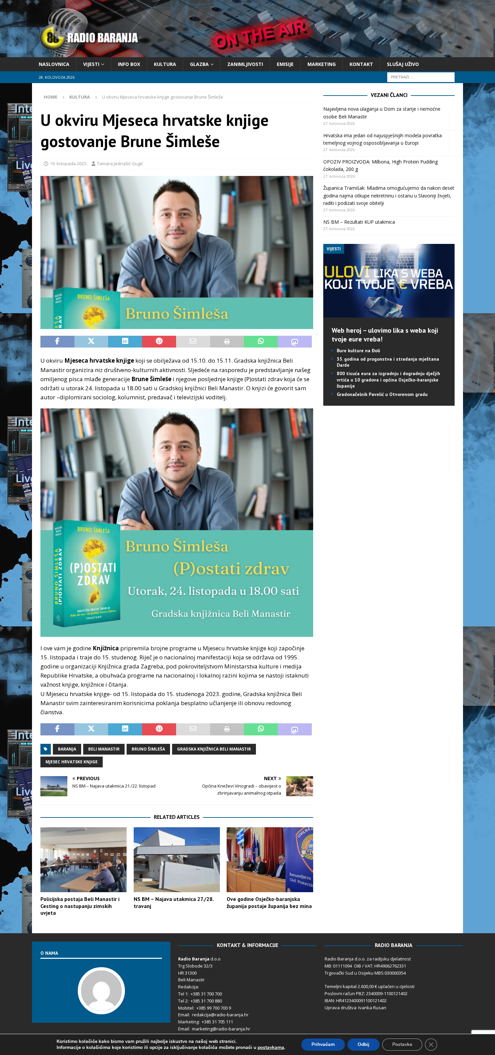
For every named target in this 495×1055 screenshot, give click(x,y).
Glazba (199, 64)
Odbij (363, 1044)
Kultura (165, 64)
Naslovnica (54, 64)
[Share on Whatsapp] (261, 342)
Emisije (285, 64)
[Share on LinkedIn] (125, 342)
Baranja (67, 749)
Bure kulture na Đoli (358, 351)
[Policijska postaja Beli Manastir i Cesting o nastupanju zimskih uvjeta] (83, 859)
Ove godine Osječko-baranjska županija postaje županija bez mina (269, 902)
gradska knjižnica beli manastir (214, 749)
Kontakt (361, 64)
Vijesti (91, 64)
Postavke (402, 1044)
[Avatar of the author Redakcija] (101, 1008)
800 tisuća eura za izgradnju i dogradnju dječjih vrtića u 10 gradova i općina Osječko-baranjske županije (388, 379)
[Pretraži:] (421, 77)
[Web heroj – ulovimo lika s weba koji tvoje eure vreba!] (388, 313)
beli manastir (104, 749)
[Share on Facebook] (57, 342)
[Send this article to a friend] (193, 342)
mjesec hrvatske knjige (71, 762)
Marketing (321, 64)
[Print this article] (227, 342)
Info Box (129, 64)
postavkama (271, 1048)
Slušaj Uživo (403, 64)
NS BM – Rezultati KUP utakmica (359, 222)
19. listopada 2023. (68, 163)
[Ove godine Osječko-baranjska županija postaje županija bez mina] (270, 859)
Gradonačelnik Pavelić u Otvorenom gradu (382, 394)
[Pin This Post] (159, 342)
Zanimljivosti (245, 64)
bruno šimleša (148, 749)
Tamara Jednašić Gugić (120, 163)
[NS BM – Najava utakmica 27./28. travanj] (177, 859)
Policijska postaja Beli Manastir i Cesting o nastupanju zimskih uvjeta (80, 906)
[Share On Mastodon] (295, 342)
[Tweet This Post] (91, 342)
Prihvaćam (323, 1044)
